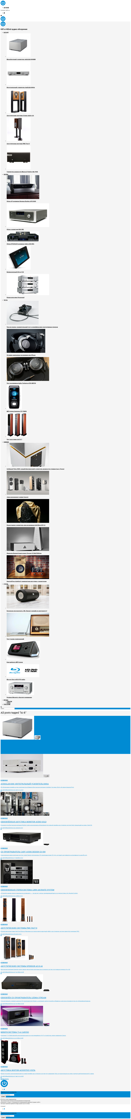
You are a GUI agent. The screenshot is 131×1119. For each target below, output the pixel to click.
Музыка (6, 700)
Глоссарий (7, 704)
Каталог (6, 32)
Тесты (5, 300)
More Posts (5, 1079)
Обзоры (6, 174)
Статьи (6, 584)
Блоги (8, 703)
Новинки (6, 442)
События (9, 701)
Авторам (6, 7)
